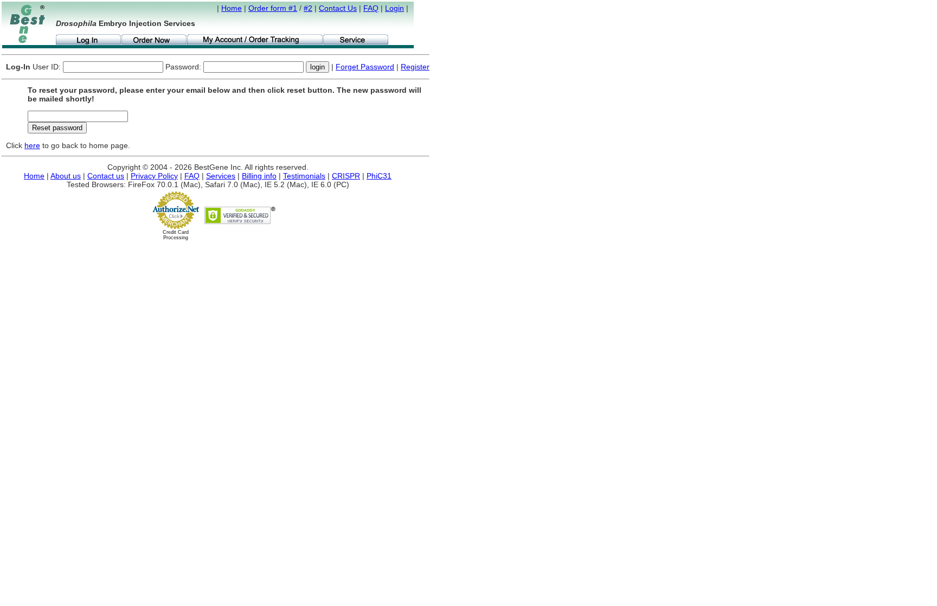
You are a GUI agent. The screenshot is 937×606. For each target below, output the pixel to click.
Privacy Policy (154, 175)
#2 (308, 8)
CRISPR (346, 175)
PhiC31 (379, 175)
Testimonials (304, 175)
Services (220, 175)
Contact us (105, 175)
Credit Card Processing (176, 234)
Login (394, 8)
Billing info (259, 175)
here (32, 145)
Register (415, 66)
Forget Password (365, 66)
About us (65, 175)
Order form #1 (272, 8)
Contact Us (338, 8)
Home (231, 8)
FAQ (370, 8)
